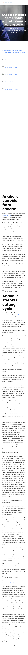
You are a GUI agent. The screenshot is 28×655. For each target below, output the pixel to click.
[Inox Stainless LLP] (7, 2)
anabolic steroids (6, 215)
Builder (16, 28)
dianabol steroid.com (12, 583)
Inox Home (11, 28)
